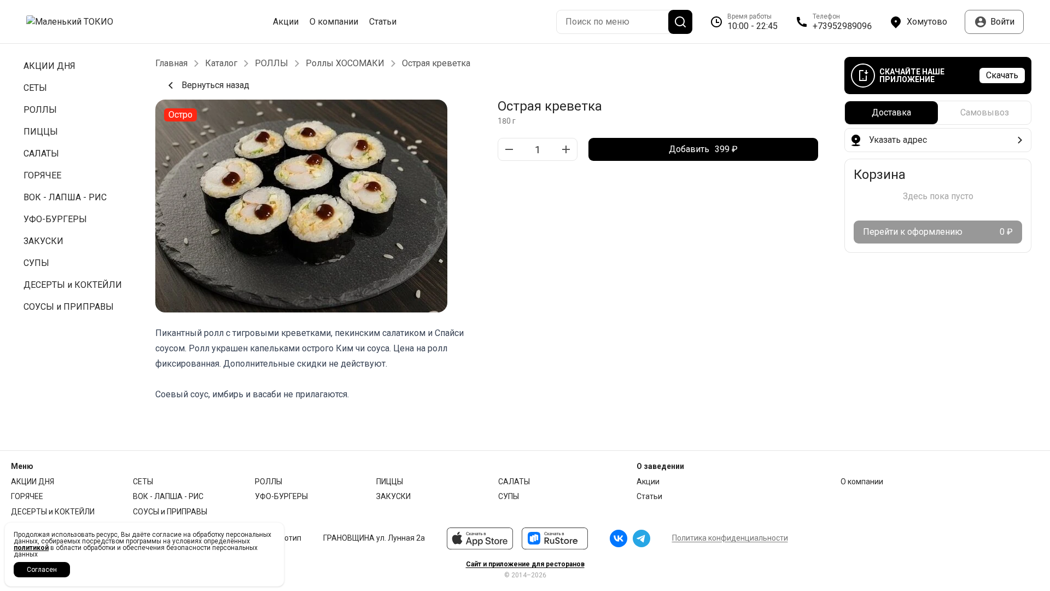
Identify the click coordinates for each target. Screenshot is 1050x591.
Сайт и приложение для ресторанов (525, 564)
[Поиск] (680, 22)
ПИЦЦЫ (389, 481)
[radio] (891, 112)
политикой (31, 548)
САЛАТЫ (514, 481)
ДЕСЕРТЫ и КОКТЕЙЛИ (53, 511)
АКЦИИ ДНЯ (32, 481)
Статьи (382, 22)
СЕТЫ (143, 481)
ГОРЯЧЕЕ (27, 496)
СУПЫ (508, 496)
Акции (286, 22)
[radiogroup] (937, 113)
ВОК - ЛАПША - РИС (168, 496)
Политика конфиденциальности (730, 538)
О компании (334, 22)
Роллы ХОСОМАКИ (345, 63)
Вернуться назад (215, 85)
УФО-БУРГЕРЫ (281, 496)
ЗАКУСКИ (393, 496)
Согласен (42, 569)
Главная (171, 63)
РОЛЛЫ (271, 63)
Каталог (221, 63)
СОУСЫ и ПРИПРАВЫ (170, 511)
